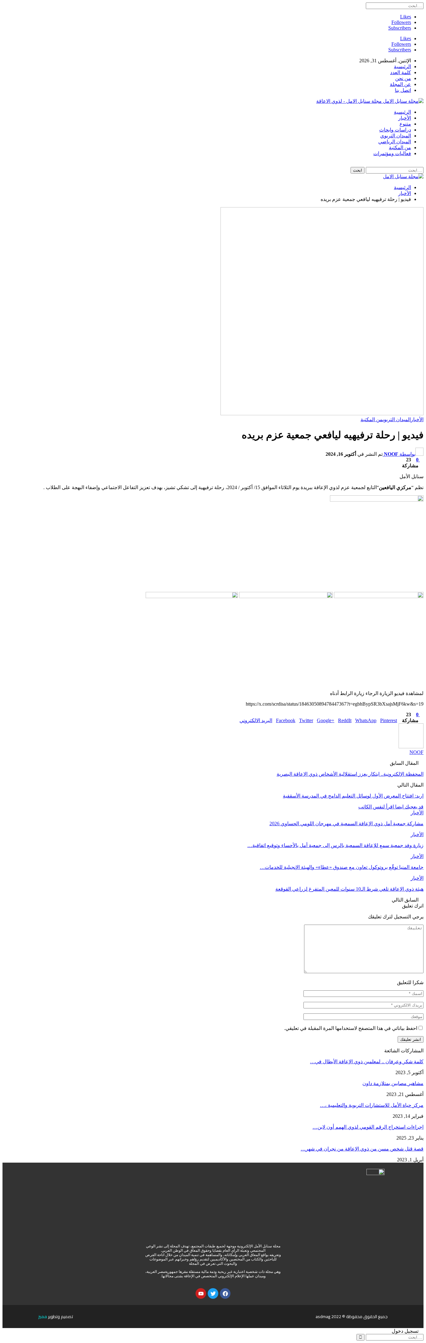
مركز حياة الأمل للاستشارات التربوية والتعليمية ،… (372, 1105)
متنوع (405, 123)
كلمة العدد (400, 72)
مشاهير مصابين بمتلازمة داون (393, 1083)
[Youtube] (201, 1293)
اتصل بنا (403, 90)
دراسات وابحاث (395, 129)
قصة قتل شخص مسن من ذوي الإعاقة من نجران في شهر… (362, 1148)
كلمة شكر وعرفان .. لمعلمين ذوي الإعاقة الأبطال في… (367, 1061)
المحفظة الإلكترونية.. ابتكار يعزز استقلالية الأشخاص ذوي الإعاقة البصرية (350, 774)
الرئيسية (402, 66)
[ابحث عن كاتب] (411, 746)
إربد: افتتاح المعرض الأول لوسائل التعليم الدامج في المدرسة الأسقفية (353, 795)
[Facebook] (225, 1293)
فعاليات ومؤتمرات (392, 153)
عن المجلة (400, 84)
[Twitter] (213, 1293)
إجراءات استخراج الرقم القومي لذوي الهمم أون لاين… (368, 1127)
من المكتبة (400, 147)
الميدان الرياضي (394, 141)
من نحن (403, 78)
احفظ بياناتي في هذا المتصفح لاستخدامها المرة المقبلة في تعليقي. (350, 1028)
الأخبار (404, 118)
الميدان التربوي (395, 135)
